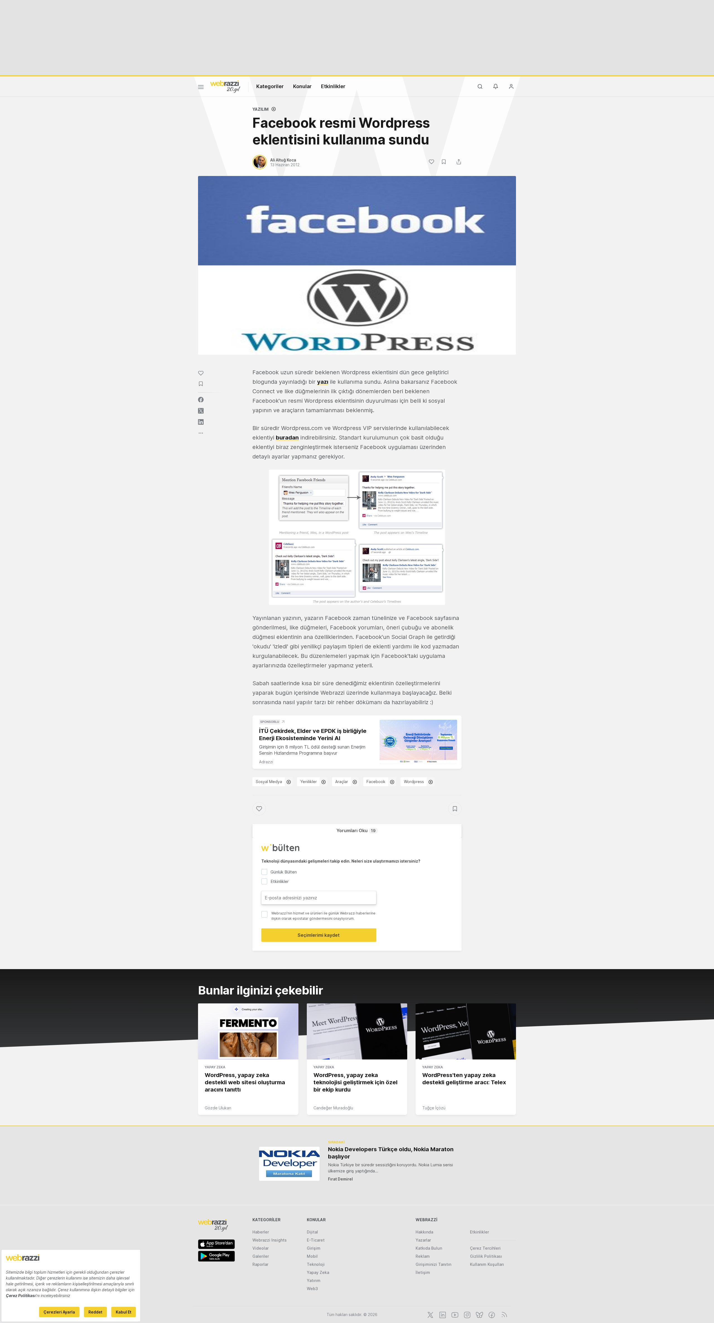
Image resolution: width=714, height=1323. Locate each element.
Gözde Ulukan (218, 1107)
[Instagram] (466, 1314)
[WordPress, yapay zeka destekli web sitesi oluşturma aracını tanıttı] (248, 1031)
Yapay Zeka (215, 1067)
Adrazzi (266, 761)
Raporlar (260, 1264)
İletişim (423, 1272)
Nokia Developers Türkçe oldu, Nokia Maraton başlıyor (391, 1153)
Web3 (312, 1288)
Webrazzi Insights (269, 1240)
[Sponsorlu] (418, 742)
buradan (287, 437)
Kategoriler (270, 86)
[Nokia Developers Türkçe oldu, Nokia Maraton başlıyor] (289, 1163)
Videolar (260, 1248)
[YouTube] (454, 1314)
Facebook (375, 781)
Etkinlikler (333, 86)
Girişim (313, 1248)
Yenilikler (308, 781)
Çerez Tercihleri (485, 1248)
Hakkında (424, 1232)
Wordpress (414, 781)
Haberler (260, 1232)
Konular (302, 86)
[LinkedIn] (442, 1314)
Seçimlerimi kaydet (319, 935)
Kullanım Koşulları (487, 1264)
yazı (322, 381)
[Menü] (201, 88)
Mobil (312, 1256)
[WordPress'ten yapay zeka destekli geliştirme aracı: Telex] (466, 1031)
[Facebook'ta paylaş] (201, 399)
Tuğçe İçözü (433, 1107)
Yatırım (313, 1280)
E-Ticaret (316, 1240)
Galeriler (260, 1256)
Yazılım (260, 109)
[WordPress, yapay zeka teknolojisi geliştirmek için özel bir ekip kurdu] (357, 1031)
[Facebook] (491, 1314)
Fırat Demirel (340, 1179)
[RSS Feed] (503, 1314)
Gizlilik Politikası (486, 1256)
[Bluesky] (479, 1314)
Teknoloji (316, 1264)
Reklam (423, 1256)
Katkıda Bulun (429, 1248)
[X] (429, 1314)
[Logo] (225, 86)
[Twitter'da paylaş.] (201, 411)
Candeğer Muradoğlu (333, 1107)
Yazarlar (423, 1240)
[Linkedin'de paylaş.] (201, 422)
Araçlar (341, 781)
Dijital (312, 1232)
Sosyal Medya (269, 781)
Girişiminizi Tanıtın (433, 1264)
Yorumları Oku (356, 830)
